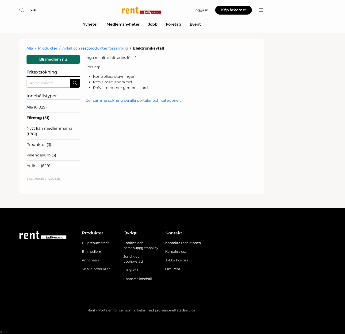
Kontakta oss (176, 251)
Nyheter (90, 24)
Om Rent (172, 269)
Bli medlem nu (53, 59)
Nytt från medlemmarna (49, 131)
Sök (33, 10)
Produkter (47, 48)
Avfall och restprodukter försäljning (95, 48)
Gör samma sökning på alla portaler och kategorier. (133, 100)
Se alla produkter (96, 269)
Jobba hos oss (176, 260)
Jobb (152, 24)
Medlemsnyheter (123, 24)
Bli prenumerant (95, 243)
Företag (173, 24)
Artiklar (39, 165)
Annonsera (90, 260)
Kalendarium (41, 155)
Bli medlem (91, 251)
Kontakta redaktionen (183, 243)
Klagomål (131, 270)
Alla (30, 48)
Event (195, 24)
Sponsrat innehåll (137, 279)
